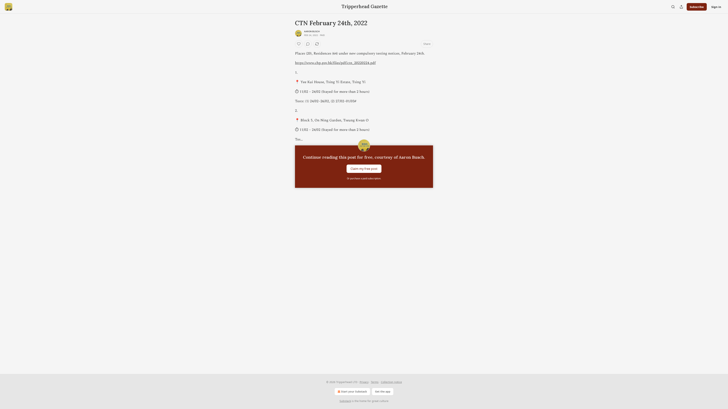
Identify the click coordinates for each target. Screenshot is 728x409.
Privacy (364, 382)
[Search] (673, 7)
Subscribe (697, 7)
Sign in (716, 7)
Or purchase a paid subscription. (364, 178)
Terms (375, 382)
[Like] (299, 44)
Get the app (382, 391)
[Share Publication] (681, 7)
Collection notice (391, 382)
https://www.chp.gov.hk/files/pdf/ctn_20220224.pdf (335, 63)
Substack (345, 401)
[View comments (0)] (308, 44)
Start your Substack (354, 391)
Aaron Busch (312, 31)
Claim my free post (364, 169)
